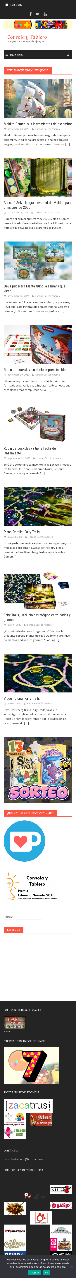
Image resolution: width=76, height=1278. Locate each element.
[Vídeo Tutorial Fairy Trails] (38, 673)
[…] (67, 144)
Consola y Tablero (27, 37)
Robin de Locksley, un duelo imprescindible (35, 369)
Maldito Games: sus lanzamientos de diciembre (38, 124)
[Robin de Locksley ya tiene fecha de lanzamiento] (38, 422)
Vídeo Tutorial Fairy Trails (22, 698)
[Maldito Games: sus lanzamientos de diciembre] (38, 98)
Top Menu (16, 4)
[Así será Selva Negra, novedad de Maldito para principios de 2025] (38, 177)
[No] (71, 1266)
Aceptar (34, 1272)
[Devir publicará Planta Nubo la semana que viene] (38, 260)
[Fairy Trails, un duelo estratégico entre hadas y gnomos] (38, 589)
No (46, 1272)
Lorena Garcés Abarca (47, 129)
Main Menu (16, 55)
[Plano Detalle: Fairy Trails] (38, 506)
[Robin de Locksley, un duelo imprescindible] (38, 344)
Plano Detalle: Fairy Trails (22, 532)
